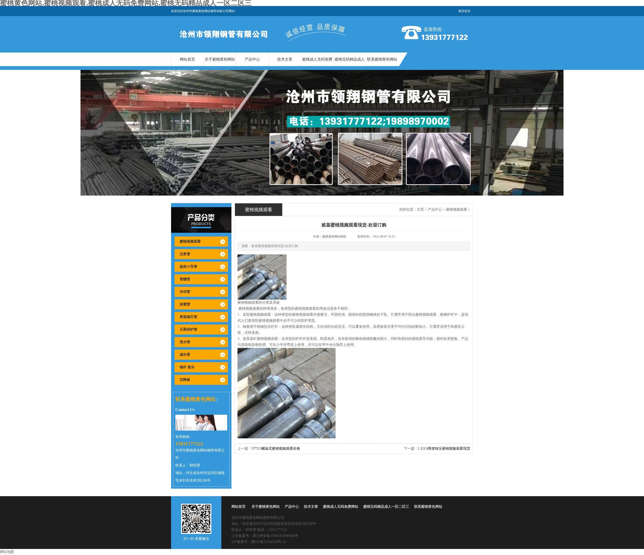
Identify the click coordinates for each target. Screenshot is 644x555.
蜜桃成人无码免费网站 (317, 66)
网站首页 (187, 59)
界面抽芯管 (188, 317)
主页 (420, 209)
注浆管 (185, 254)
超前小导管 (188, 266)
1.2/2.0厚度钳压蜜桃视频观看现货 (444, 448)
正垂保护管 (188, 329)
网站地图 (7, 552)
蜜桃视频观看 (190, 241)
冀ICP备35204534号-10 (268, 542)
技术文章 (284, 59)
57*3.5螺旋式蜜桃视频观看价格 (276, 448)
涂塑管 (185, 304)
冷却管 (185, 292)
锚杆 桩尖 (187, 367)
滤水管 (185, 354)
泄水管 (185, 342)
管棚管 (185, 279)
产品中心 (252, 59)
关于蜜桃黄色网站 (220, 59)
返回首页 (464, 11)
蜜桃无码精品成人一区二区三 (350, 66)
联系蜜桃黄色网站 (382, 59)
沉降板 (185, 380)
